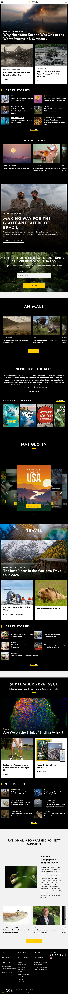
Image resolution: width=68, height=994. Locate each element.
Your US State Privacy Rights (9, 960)
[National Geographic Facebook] (52, 954)
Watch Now (34, 391)
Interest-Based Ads (6, 966)
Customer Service (38, 957)
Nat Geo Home (21, 955)
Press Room (21, 981)
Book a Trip (21, 960)
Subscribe (13, 689)
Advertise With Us (22, 984)
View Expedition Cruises (13, 614)
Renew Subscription (39, 960)
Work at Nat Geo (38, 964)
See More (34, 129)
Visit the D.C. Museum (23, 969)
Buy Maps (20, 962)
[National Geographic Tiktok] (62, 954)
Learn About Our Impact (24, 974)
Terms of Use (5, 955)
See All (34, 822)
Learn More (41, 771)
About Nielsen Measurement (9, 968)
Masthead (20, 979)
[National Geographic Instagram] (50, 954)
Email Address (21, 271)
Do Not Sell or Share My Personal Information (8, 971)
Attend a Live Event (23, 957)
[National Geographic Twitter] (55, 954)
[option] (17, 157)
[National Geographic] (34, 2)
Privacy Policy (5, 957)
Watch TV (20, 972)
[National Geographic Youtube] (57, 954)
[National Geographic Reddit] (65, 954)
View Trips (41, 613)
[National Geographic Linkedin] (60, 954)
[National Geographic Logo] (8, 992)
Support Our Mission (23, 976)
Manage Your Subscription (40, 962)
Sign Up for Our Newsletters (41, 967)
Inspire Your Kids (22, 964)
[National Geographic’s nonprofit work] (34, 877)
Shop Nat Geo (21, 967)
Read (7, 79)
